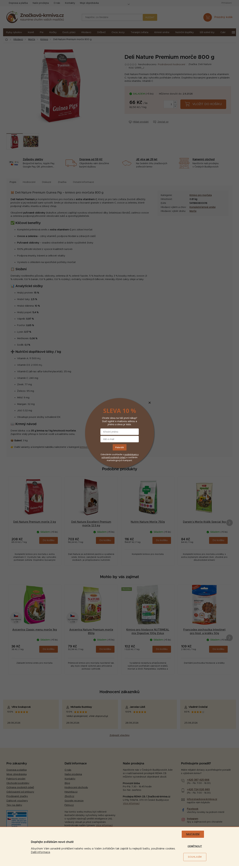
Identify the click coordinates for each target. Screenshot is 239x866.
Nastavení (192, 834)
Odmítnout (195, 846)
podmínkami (131, 454)
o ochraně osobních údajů (120, 456)
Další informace (40, 852)
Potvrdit (119, 447)
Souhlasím (195, 857)
